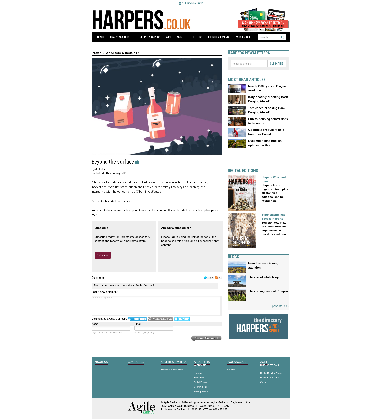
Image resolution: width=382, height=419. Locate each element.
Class (263, 382)
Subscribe (102, 255)
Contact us (136, 362)
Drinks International (269, 377)
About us (101, 362)
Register (198, 373)
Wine (169, 37)
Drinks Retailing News (271, 373)
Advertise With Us (174, 362)
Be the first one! (144, 285)
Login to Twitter (182, 319)
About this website (202, 364)
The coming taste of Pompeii (268, 291)
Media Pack (243, 37)
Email (137, 323)
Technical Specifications (172, 369)
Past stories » (280, 306)
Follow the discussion (218, 277)
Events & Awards (219, 37)
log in (174, 236)
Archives (231, 369)
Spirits (181, 37)
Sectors (197, 37)
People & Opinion (150, 37)
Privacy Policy (201, 391)
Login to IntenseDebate (137, 319)
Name (95, 323)
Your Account (237, 362)
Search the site (201, 387)
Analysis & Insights (122, 37)
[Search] (283, 37)
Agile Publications (269, 364)
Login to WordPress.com (160, 319)
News (100, 37)
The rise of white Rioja (263, 277)
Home (97, 53)
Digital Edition (200, 382)
